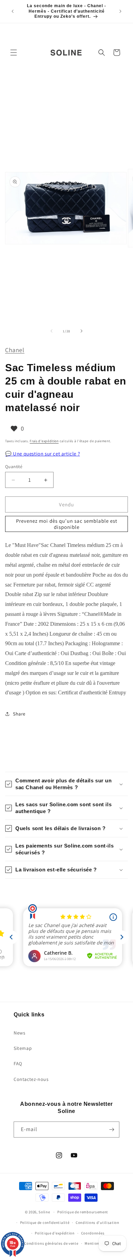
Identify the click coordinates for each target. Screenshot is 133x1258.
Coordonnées (93, 1233)
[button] (13, 52)
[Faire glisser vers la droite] (81, 330)
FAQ (18, 1063)
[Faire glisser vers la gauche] (51, 330)
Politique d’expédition (54, 1233)
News (19, 1033)
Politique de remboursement (82, 1212)
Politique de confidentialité (45, 1222)
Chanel (15, 350)
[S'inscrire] (111, 1130)
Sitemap (23, 1048)
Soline (44, 1212)
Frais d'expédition (44, 441)
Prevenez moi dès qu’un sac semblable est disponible (66, 524)
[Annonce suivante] (120, 11)
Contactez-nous (31, 1079)
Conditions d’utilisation (97, 1222)
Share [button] (19, 714)
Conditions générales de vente (51, 1243)
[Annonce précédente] (12, 11)
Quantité (13, 466)
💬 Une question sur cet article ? (42, 453)
